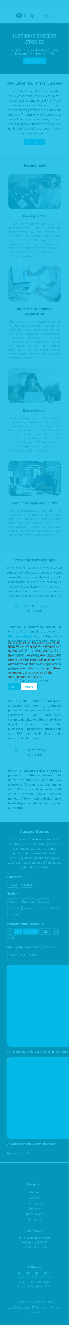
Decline (29, 686)
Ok (13, 686)
